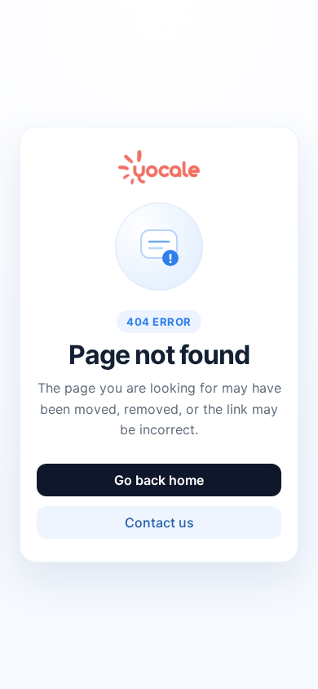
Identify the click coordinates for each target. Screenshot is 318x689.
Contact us (159, 522)
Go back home (159, 480)
